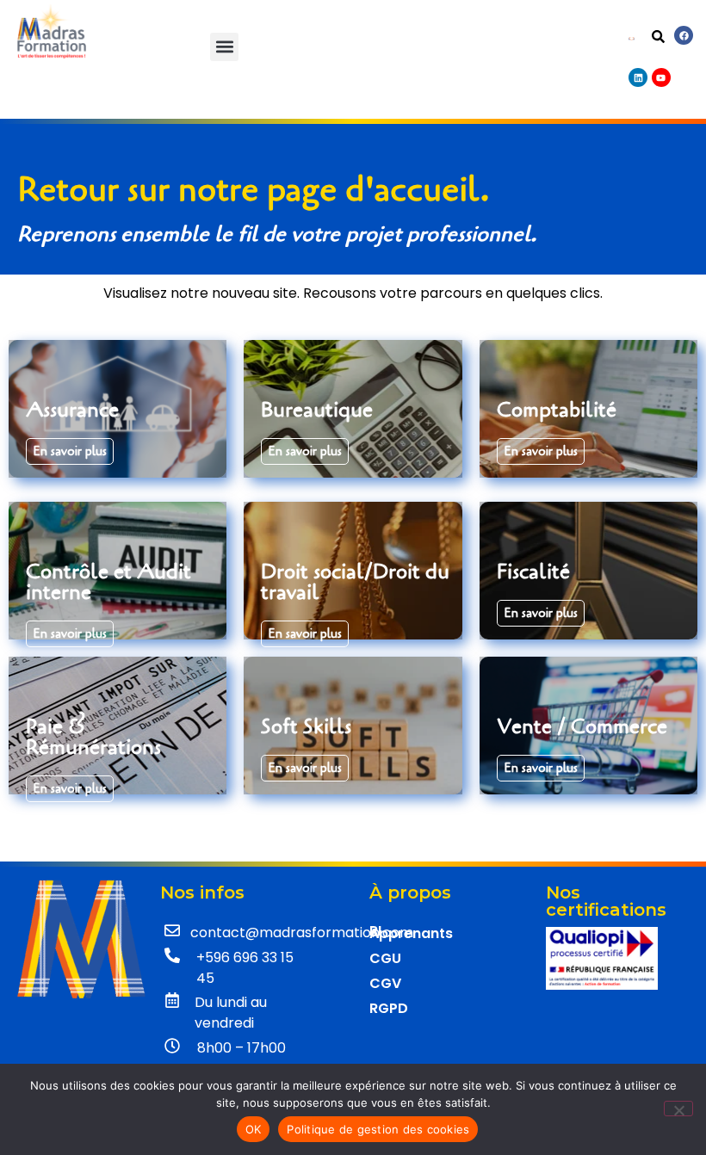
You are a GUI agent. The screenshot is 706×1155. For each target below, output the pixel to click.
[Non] (678, 1108)
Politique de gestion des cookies (378, 1129)
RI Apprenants (411, 932)
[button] (224, 47)
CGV (385, 983)
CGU (385, 958)
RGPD (388, 1008)
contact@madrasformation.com (301, 932)
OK (253, 1129)
